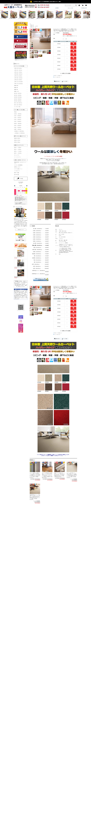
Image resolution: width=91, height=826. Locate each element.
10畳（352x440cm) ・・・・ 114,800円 (40, 264)
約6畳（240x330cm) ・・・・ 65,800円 (40, 251)
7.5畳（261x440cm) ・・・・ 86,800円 (40, 260)
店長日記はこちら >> (21, 229)
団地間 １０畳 (16, 91)
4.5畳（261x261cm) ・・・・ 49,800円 (40, 247)
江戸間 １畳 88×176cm (18, 68)
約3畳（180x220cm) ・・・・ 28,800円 (40, 232)
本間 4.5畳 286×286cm (18, 97)
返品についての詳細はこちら (58, 75)
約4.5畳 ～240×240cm (17, 123)
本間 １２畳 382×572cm (18, 104)
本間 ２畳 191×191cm (17, 93)
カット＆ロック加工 (17, 106)
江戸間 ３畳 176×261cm (18, 72)
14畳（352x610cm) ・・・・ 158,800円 (40, 268)
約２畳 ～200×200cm (17, 115)
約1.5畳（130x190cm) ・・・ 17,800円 (40, 228)
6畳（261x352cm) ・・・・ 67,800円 (41, 255)
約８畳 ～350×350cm (17, 127)
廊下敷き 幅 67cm (17, 138)
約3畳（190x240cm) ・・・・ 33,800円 (40, 234)
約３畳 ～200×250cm (17, 119)
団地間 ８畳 (16, 89)
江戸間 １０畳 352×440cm (18, 81)
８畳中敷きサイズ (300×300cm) (19, 131)
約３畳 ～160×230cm (17, 117)
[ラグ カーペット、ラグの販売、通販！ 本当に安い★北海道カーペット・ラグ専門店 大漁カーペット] (14, 6)
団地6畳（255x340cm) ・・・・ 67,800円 (40, 253)
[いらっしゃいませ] (20, 216)
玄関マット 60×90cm (17, 149)
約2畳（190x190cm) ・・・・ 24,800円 (40, 230)
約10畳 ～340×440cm (17, 129)
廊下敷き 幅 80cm (17, 142)
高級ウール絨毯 (16, 172)
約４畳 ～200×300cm (17, 121)
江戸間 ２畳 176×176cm (18, 70)
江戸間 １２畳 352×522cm (18, 83)
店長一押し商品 (16, 174)
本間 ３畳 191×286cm (17, 95)
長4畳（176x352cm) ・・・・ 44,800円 (40, 241)
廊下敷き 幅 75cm (17, 140)
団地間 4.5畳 (16, 85)
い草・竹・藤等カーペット (18, 168)
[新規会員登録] (21, 48)
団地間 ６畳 (16, 87)
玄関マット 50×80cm (17, 147)
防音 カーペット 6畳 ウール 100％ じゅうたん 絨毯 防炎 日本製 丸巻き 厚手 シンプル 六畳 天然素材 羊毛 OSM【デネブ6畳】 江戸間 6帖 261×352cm (59, 475)
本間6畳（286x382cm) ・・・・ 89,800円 (40, 257)
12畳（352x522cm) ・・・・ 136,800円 (40, 266)
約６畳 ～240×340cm (17, 125)
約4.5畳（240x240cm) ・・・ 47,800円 (40, 243)
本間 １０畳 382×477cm (18, 102)
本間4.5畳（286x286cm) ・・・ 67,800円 (40, 249)
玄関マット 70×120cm (17, 151)
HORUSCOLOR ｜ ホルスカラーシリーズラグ (20, 163)
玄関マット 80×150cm (17, 153)
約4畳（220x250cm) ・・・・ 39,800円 (40, 237)
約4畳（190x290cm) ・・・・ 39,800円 (40, 239)
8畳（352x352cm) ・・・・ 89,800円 (41, 262)
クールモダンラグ (17, 170)
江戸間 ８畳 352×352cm (18, 79)
